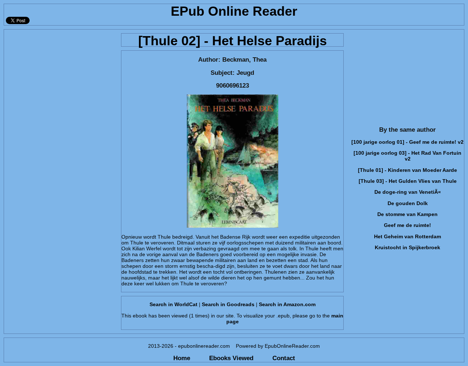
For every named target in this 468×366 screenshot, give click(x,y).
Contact (283, 358)
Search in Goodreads (228, 304)
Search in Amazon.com (287, 304)
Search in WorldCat (173, 304)
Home (181, 358)
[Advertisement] (60, 75)
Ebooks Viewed (231, 358)
